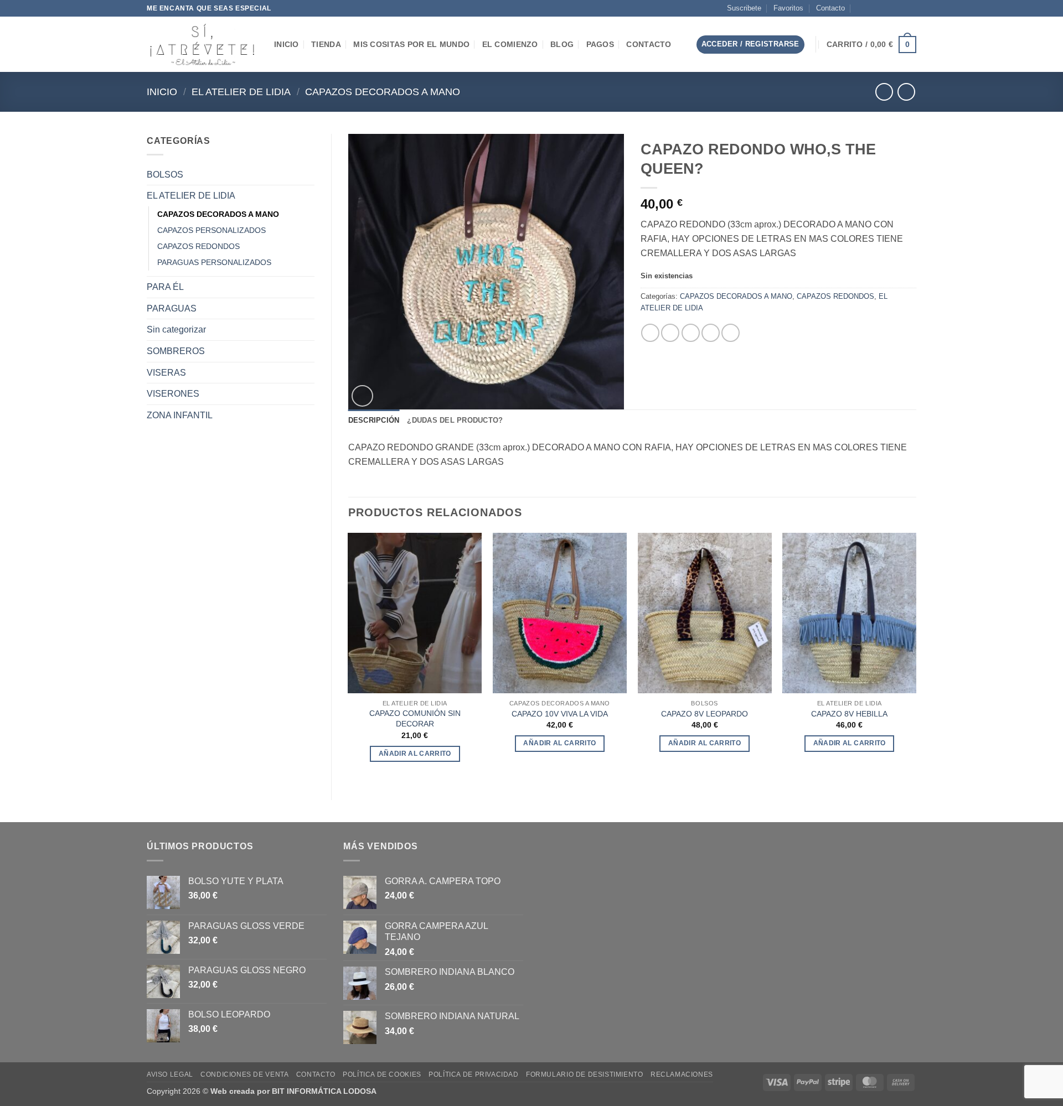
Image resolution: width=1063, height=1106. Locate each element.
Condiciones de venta (244, 1074)
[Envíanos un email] (889, 8)
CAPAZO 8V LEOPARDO (704, 713)
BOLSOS (165, 174)
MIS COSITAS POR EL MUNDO (411, 44)
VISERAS (166, 372)
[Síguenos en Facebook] (868, 8)
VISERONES (173, 393)
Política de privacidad (473, 1074)
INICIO (286, 44)
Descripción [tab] (374, 420)
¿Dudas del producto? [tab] (455, 420)
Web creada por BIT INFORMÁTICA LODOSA (293, 1091)
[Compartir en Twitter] (670, 333)
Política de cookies (382, 1074)
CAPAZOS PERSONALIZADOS (211, 230)
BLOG (562, 44)
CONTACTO (648, 44)
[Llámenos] (900, 8)
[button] (678, 44)
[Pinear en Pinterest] (710, 333)
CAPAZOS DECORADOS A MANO (382, 91)
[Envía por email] (691, 333)
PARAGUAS (172, 308)
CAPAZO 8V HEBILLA (849, 713)
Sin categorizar (176, 329)
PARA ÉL (165, 287)
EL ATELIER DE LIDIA (241, 91)
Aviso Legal (170, 1074)
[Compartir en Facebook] (650, 333)
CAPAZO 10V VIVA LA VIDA (560, 713)
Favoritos (788, 8)
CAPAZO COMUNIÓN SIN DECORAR (415, 718)
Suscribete (744, 8)
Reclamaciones (682, 1074)
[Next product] (883, 91)
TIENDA (326, 44)
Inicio (162, 91)
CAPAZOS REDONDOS (198, 246)
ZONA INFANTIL (180, 415)
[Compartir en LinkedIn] (730, 333)
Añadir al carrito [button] (415, 753)
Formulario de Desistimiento (584, 1074)
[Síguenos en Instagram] (879, 8)
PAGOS (600, 44)
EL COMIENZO (510, 44)
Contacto (830, 8)
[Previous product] (906, 91)
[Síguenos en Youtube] (910, 8)
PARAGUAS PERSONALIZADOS (214, 262)
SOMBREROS (176, 351)
